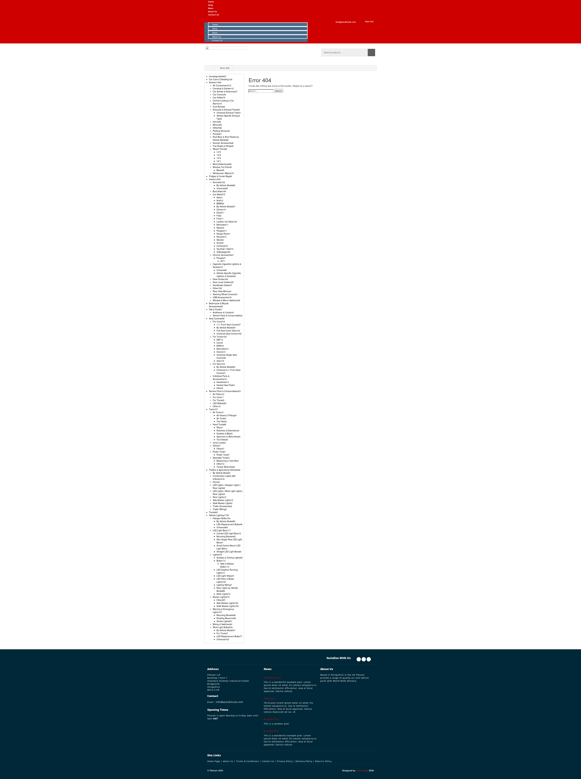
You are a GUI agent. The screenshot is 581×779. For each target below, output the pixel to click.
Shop (210, 5)
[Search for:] (261, 91)
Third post (270, 698)
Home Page (213, 761)
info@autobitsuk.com (229, 702)
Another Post (271, 719)
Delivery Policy (303, 761)
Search (371, 52)
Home (211, 2)
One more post (272, 677)
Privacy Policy (285, 761)
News (210, 8)
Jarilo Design (362, 770)
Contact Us (213, 15)
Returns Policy (323, 761)
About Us (212, 11)
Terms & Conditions (247, 761)
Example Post (271, 731)
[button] (256, 19)
